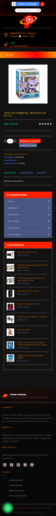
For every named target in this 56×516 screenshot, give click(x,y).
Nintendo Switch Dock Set (27, 252)
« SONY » (10, 201)
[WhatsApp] (18, 465)
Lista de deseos (15, 485)
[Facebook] (11, 465)
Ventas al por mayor (17, 496)
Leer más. (45, 421)
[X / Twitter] (25, 465)
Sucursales (30, 512)
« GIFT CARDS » (13, 221)
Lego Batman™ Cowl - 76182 (28, 291)
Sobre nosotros (18, 512)
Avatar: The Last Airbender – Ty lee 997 (32, 317)
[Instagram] (5, 465)
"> (26, 4)
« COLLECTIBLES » (14, 234)
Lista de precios (16, 480)
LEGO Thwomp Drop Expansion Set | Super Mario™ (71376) (31, 279)
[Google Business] (32, 465)
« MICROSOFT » (13, 214)
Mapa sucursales (16, 490)
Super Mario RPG (23, 329)
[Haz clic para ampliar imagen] (28, 84)
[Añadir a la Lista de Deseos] (15, 154)
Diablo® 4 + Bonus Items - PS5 (28, 304)
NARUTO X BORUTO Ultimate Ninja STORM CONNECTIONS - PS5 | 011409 (31, 343)
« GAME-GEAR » (13, 228)
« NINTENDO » (13, 208)
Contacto (40, 512)
